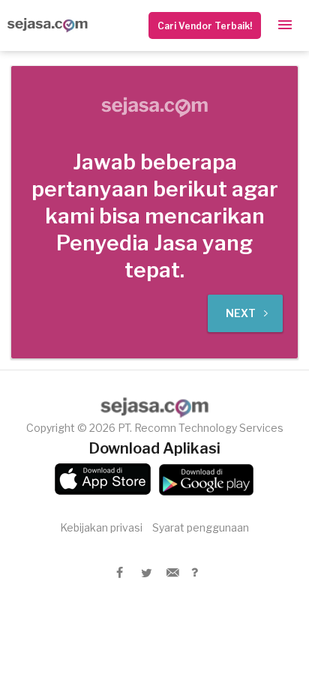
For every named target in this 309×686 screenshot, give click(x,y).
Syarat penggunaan (200, 527)
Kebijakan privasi (101, 527)
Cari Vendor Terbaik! (205, 25)
